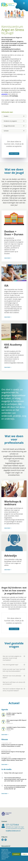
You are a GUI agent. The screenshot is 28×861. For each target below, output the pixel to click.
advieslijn (4, 94)
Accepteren (16, 854)
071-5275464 (12, 824)
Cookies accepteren (14, 153)
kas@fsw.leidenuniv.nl (13, 831)
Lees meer (4, 734)
